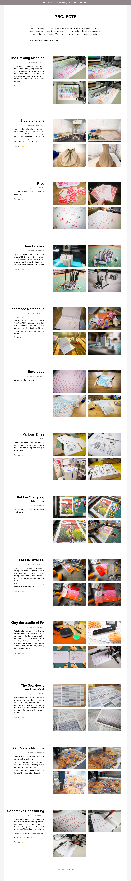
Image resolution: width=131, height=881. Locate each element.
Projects (54, 2)
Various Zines (33, 434)
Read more (19, 86)
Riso (40, 183)
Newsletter (83, 2)
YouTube (72, 2)
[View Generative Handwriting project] (69, 821)
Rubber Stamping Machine (30, 499)
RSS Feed (60, 869)
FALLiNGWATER (31, 559)
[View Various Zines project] (69, 444)
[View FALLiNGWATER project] (69, 570)
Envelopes (36, 371)
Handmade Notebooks (26, 308)
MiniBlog (63, 2)
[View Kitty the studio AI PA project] (69, 632)
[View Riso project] (69, 193)
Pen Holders (34, 246)
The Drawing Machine (27, 57)
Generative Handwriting (25, 810)
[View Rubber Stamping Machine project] (69, 507)
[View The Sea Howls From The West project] (69, 695)
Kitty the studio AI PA (27, 622)
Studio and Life (32, 120)
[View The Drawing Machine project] (69, 67)
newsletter (36, 833)
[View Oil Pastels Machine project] (69, 758)
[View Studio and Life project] (69, 130)
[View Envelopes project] (69, 381)
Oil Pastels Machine (28, 748)
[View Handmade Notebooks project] (69, 318)
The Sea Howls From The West (32, 687)
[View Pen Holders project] (69, 256)
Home (46, 2)
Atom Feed (70, 869)
